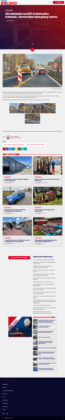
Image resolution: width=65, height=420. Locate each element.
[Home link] (9, 2)
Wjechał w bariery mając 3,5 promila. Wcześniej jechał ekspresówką (15, 210)
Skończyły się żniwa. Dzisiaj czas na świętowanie (45, 210)
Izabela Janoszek (14, 136)
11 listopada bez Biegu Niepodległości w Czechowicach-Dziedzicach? (46, 240)
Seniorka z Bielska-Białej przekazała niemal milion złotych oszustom (45, 332)
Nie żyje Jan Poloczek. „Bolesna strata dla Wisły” (43, 259)
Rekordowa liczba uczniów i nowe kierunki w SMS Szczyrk (47, 180)
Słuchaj (58, 2)
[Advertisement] (32, 32)
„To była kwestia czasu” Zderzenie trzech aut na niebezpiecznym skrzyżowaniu (17, 240)
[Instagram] (7, 413)
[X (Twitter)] (4, 413)
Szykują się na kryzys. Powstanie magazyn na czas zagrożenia (16, 180)
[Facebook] (8, 413)
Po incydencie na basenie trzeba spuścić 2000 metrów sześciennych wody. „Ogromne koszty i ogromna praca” (46, 321)
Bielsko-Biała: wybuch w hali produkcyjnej (47, 347)
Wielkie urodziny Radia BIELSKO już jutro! (42, 305)
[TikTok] (6, 413)
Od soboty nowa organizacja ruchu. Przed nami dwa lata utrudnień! (47, 364)
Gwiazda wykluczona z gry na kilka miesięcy (42, 281)
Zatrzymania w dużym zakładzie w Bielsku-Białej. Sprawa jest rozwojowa (46, 369)
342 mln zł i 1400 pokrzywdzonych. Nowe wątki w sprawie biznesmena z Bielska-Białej (46, 353)
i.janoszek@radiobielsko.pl (16, 137)
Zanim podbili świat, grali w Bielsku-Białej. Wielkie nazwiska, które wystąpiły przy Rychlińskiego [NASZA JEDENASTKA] (45, 301)
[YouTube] (3, 413)
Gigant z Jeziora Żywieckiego (44, 337)
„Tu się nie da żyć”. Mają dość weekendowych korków (44, 327)
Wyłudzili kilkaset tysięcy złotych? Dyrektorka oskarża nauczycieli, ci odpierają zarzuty (45, 342)
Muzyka (11, 330)
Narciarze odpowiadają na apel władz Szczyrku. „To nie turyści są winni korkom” (47, 358)
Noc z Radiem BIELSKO (16, 333)
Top (4, 141)
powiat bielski (9, 10)
